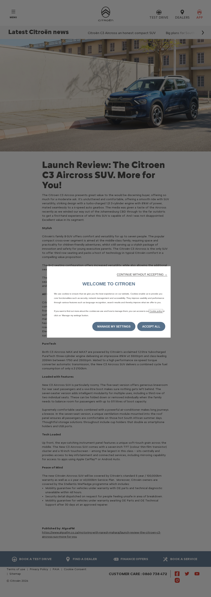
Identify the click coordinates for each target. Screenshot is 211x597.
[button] (142, 274)
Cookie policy (156, 311)
